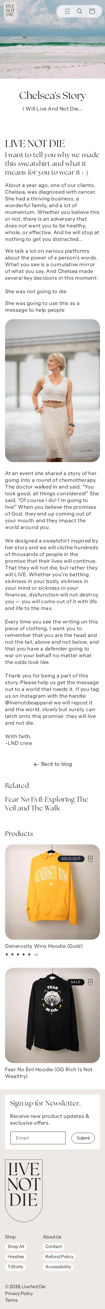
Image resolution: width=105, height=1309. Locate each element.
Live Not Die (33, 1287)
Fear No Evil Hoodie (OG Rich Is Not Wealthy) (49, 1073)
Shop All (16, 1247)
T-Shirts (15, 1267)
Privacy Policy (19, 1294)
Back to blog (56, 764)
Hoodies (16, 1257)
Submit (83, 1138)
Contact (53, 1247)
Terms (11, 1300)
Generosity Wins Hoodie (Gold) (44, 946)
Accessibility (58, 1267)
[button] (80, 11)
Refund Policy (59, 1257)
